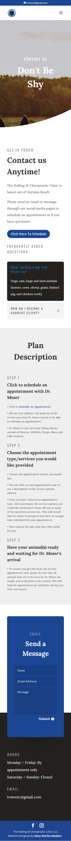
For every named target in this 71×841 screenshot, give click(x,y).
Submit (44, 719)
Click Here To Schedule (28, 234)
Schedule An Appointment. (35, 406)
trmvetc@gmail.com (24, 797)
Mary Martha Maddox (48, 836)
